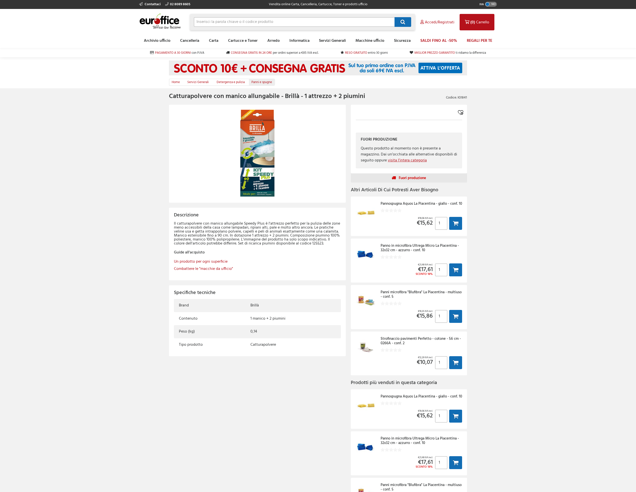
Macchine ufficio (370, 41)
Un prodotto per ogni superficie (201, 261)
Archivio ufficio (157, 41)
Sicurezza (402, 41)
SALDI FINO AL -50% (438, 41)
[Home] (161, 21)
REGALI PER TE (479, 41)
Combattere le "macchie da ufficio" (203, 269)
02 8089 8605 (180, 4)
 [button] (455, 223)
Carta (213, 41)
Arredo (273, 41)
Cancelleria (189, 41)
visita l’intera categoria (407, 160)
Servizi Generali (332, 41)
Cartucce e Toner (243, 41)
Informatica (299, 41)
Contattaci (152, 4)
